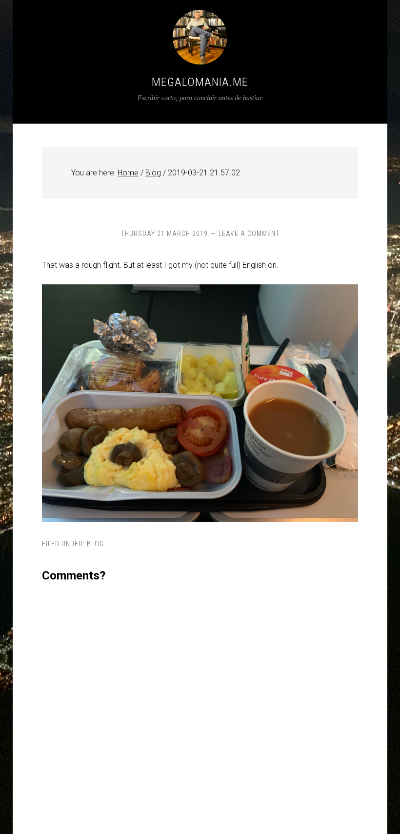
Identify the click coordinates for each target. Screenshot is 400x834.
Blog (95, 544)
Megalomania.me (200, 82)
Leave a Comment (249, 233)
